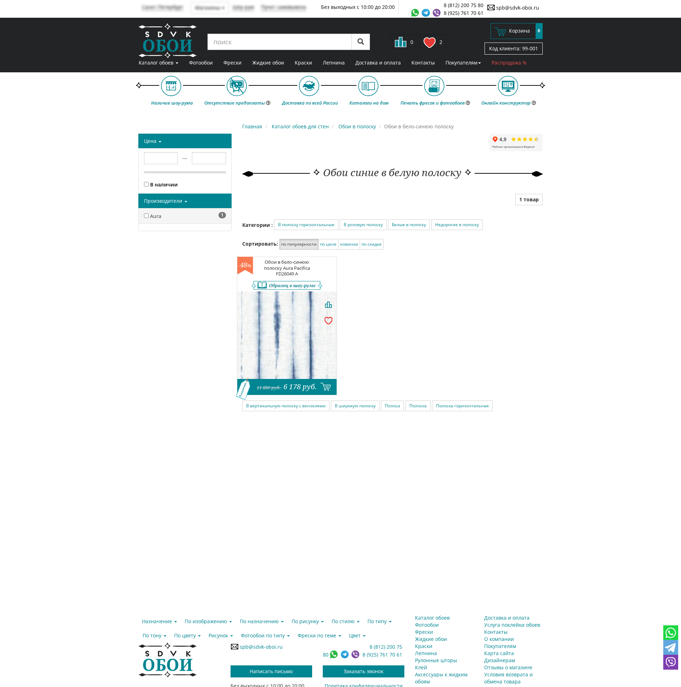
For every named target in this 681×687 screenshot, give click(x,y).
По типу (377, 621)
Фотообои (201, 62)
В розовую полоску (363, 225)
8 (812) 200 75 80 (463, 5)
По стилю (344, 621)
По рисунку (306, 621)
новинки (349, 244)
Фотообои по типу (263, 635)
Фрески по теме (318, 635)
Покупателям (461, 62)
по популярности (299, 244)
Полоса (392, 406)
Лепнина (334, 62)
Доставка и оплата (378, 62)
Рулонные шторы (436, 660)
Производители (164, 200)
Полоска (418, 406)
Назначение (157, 621)
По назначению (260, 621)
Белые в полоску (409, 225)
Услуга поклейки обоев (512, 624)
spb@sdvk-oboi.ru (517, 7)
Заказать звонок (363, 671)
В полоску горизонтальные (306, 225)
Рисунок (219, 635)
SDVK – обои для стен (167, 40)
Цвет (355, 635)
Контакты (423, 62)
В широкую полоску (355, 406)
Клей (421, 667)
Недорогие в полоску (457, 225)
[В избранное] (328, 320)
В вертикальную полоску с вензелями (286, 406)
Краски (303, 62)
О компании (499, 639)
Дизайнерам (499, 660)
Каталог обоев (157, 62)
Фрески (232, 62)
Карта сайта (499, 653)
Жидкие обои (268, 62)
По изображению (206, 621)
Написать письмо (271, 671)
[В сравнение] (328, 304)
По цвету (185, 635)
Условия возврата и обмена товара (508, 678)
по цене (328, 244)
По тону (153, 635)
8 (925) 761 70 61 (463, 13)
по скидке (371, 244)
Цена (151, 141)
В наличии (163, 184)
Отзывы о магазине (508, 667)
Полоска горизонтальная (462, 406)
